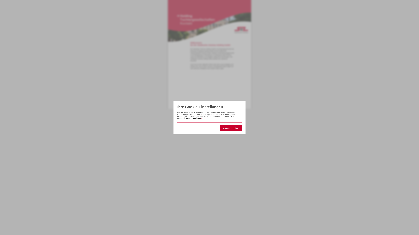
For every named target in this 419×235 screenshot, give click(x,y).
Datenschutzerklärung (193, 118)
